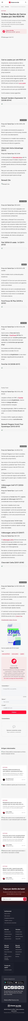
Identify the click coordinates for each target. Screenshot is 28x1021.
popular (22, 653)
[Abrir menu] (2, 2)
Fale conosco (7, 915)
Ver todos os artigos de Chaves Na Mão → (14, 678)
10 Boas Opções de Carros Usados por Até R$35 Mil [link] (18, 6)
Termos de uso (7, 1012)
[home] (14, 1006)
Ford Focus (13, 335)
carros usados (15, 653)
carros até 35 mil (5, 653)
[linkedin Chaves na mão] (19, 987)
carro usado (22, 83)
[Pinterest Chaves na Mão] (22, 987)
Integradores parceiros (9, 918)
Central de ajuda (7, 969)
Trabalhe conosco (8, 920)
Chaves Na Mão (14, 668)
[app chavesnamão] (9, 982)
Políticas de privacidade (18, 1012)
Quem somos (7, 913)
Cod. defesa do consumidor (10, 922)
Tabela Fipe (19, 616)
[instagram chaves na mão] (15, 987)
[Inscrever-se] (24, 899)
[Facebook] (5, 987)
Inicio (2, 6)
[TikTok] (12, 987)
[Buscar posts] (26, 2)
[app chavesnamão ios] (19, 982)
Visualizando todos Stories (9, 620)
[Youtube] (8, 987)
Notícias (7, 6)
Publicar (14, 712)
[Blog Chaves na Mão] (14, 2)
